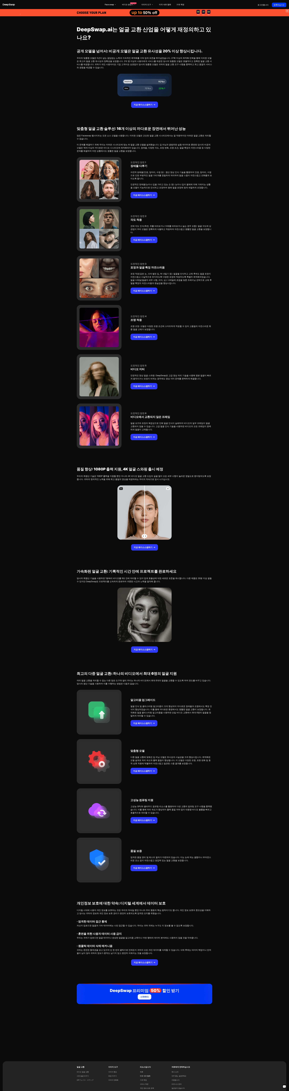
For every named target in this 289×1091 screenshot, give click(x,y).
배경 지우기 (112, 1076)
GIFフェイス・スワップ (85, 1080)
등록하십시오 (279, 5)
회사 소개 (175, 1072)
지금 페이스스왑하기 (143, 104)
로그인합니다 (263, 5)
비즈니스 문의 (177, 1084)
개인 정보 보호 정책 (147, 1088)
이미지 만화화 (113, 1080)
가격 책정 (180, 4)
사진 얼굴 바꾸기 (83, 1076)
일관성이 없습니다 (178, 1088)
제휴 (141, 1072)
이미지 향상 (112, 1072)
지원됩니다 (175, 1080)
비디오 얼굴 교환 (83, 1072)
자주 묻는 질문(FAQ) (179, 1076)
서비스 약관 (144, 1084)
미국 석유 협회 (165, 4)
